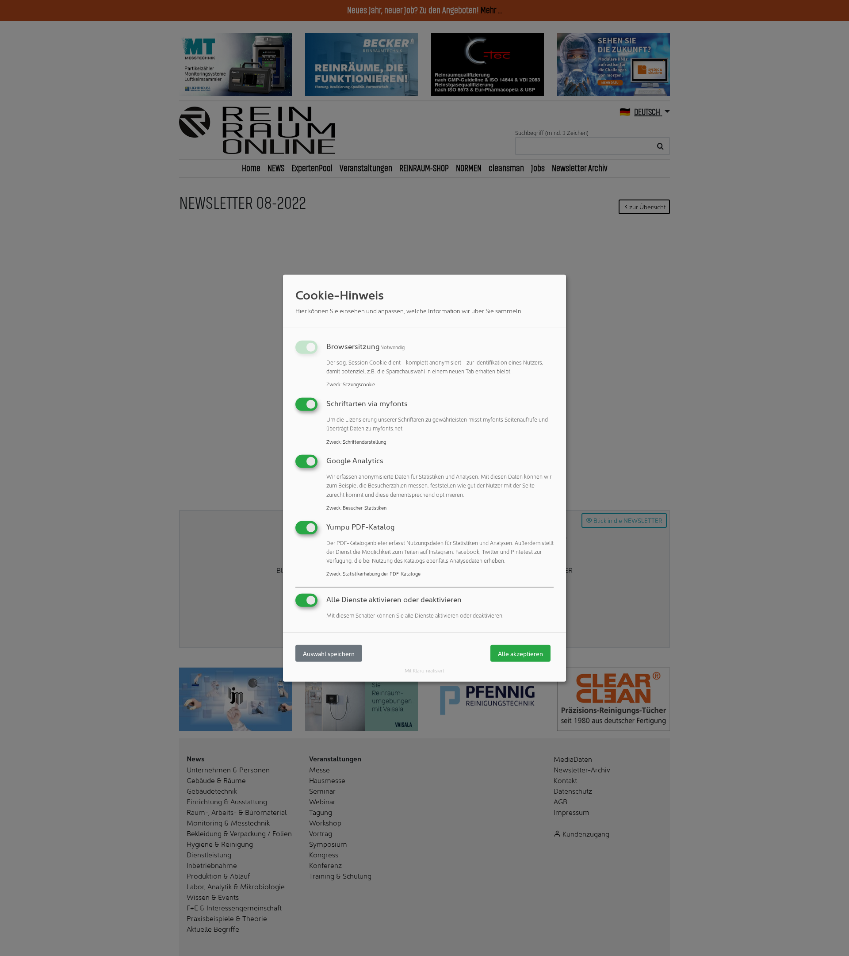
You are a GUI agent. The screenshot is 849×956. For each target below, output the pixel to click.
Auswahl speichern (329, 653)
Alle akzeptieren (520, 653)
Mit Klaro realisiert (424, 670)
